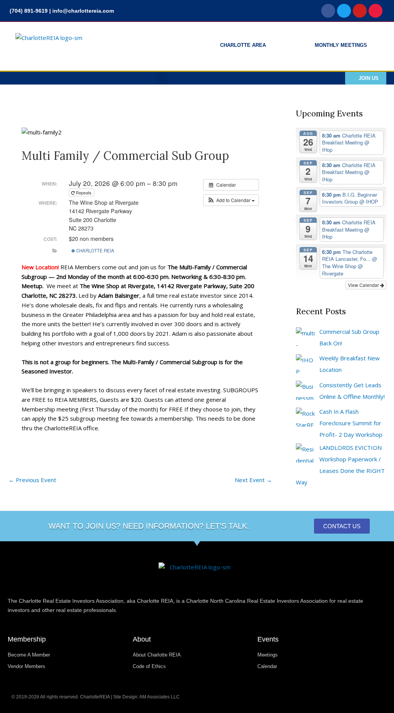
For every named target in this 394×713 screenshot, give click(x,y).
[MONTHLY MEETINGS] (301, 46)
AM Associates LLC (159, 697)
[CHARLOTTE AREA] (206, 46)
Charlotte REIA (94, 250)
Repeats (84, 192)
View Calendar (364, 285)
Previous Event (32, 480)
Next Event (253, 480)
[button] (162, 78)
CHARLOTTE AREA (243, 45)
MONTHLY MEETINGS (341, 45)
